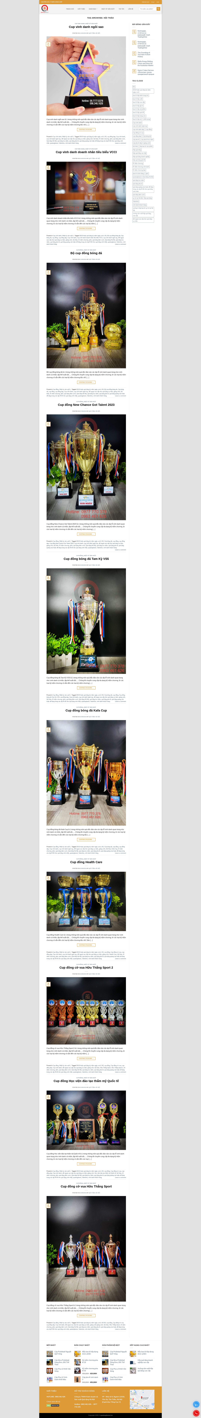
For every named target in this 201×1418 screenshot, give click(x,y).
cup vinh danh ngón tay (54, 139)
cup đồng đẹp (111, 136)
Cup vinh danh (80, 23)
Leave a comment (120, 143)
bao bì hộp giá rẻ (138, 105)
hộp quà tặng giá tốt (139, 160)
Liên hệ (130, 9)
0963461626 (145, 2)
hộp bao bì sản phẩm (146, 146)
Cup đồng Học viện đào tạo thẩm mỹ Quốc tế (86, 1081)
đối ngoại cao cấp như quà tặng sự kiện (73, 139)
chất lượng (146, 119)
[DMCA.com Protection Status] (53, 1405)
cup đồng (55, 237)
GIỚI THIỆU (81, 9)
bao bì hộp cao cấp (139, 102)
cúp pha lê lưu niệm (147, 139)
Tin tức (121, 9)
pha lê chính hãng (138, 173)
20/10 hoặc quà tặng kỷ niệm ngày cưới (91, 136)
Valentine (61, 143)
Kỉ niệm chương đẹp (139, 170)
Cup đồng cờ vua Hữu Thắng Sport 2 (86, 967)
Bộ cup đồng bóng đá (113, 235)
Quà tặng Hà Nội (94, 33)
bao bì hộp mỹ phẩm (139, 109)
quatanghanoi (54, 143)
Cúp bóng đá (108, 541)
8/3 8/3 (104, 1323)
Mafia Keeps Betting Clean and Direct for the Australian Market (145, 63)
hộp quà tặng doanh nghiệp (141, 156)
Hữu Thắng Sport (105, 1068)
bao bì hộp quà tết (138, 112)
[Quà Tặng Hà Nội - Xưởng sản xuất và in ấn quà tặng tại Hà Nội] (51, 9)
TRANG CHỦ (70, 9)
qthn (111, 139)
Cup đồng (79, 250)
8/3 (105, 136)
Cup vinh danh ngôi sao (86, 27)
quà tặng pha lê (74, 141)
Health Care (113, 954)
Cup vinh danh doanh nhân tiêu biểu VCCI (86, 152)
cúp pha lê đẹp (137, 143)
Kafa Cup (114, 849)
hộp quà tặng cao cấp (139, 153)
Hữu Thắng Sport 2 (117, 1068)
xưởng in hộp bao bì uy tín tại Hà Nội (143, 209)
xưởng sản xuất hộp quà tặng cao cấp (142, 214)
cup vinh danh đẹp (138, 129)
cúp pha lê (136, 139)
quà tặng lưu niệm (62, 141)
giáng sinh (89, 139)
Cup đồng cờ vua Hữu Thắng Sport (86, 1186)
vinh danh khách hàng (72, 143)
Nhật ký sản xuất (91, 23)
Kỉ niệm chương (104, 139)
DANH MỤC (92, 9)
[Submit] (158, 9)
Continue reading (86, 129)
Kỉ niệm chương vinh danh (141, 167)
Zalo (157, 2)
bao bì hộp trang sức (139, 116)
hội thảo (95, 139)
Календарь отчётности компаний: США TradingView (144, 34)
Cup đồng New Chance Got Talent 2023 (86, 404)
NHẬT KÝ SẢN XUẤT (108, 9)
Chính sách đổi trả (53, 1402)
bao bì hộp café (137, 99)
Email (152, 2)
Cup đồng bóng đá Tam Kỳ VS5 (86, 558)
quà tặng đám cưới (119, 139)
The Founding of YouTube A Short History (144, 54)
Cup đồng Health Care (86, 862)
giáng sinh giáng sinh (96, 1325)
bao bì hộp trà (137, 119)
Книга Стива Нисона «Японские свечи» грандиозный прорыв (146, 72)
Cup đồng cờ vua (116, 952)
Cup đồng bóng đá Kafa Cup (86, 710)
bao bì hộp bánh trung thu (140, 95)
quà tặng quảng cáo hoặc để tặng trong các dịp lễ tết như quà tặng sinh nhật (84, 242)
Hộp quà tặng (137, 150)
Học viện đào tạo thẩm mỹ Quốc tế (105, 1173)
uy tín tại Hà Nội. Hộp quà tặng (142, 198)
